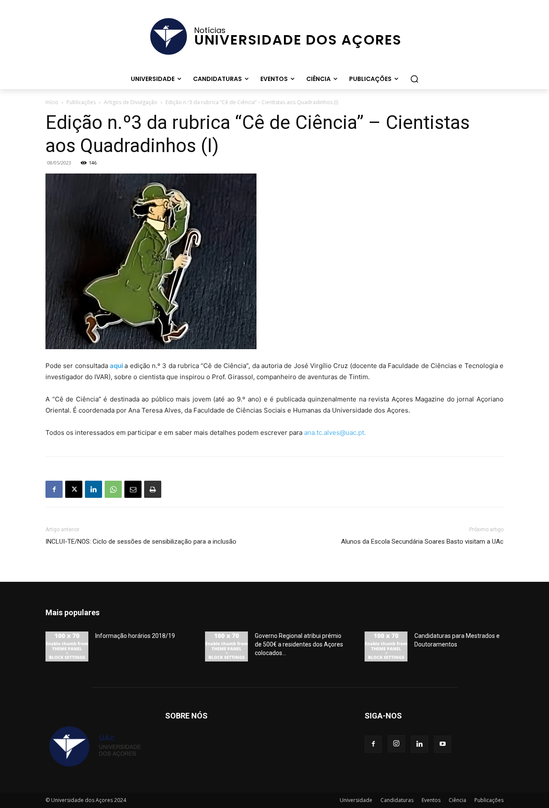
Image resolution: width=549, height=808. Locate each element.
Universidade (356, 800)
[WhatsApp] (113, 489)
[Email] (133, 489)
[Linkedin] (93, 489)
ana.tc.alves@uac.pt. (335, 432)
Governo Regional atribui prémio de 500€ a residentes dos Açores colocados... (299, 644)
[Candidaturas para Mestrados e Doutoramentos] (386, 646)
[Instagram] (396, 743)
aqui (116, 366)
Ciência (457, 800)
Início (51, 102)
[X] (73, 489)
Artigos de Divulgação (130, 102)
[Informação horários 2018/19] (66, 646)
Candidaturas (396, 800)
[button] (414, 79)
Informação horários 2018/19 (135, 635)
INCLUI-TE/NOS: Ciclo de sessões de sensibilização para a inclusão (140, 541)
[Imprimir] (152, 489)
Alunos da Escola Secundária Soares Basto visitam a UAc (422, 541)
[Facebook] (54, 489)
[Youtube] (442, 744)
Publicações (81, 102)
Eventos (431, 800)
